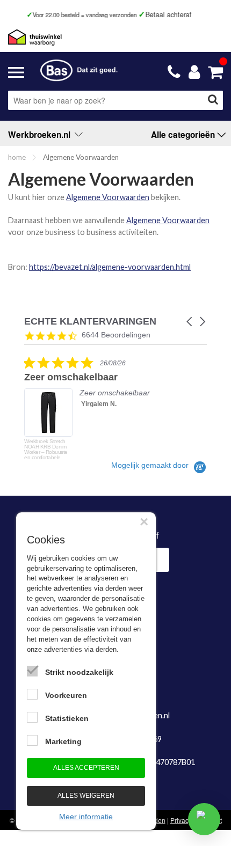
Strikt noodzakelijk (79, 672)
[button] (190, 321)
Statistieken (67, 718)
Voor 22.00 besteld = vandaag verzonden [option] (68, 14)
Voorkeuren (66, 695)
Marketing (63, 741)
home (17, 157)
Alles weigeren (85, 795)
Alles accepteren (86, 767)
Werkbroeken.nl (41, 135)
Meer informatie (86, 816)
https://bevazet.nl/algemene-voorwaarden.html (110, 266)
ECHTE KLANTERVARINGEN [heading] (90, 321)
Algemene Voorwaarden (107, 197)
